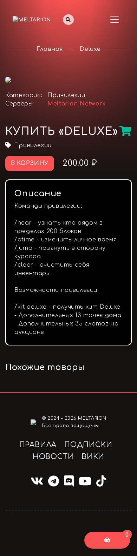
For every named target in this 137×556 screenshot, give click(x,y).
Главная (50, 49)
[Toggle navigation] (114, 20)
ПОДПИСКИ (88, 445)
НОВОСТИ (53, 457)
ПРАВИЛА (38, 445)
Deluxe (90, 49)
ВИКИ (92, 457)
